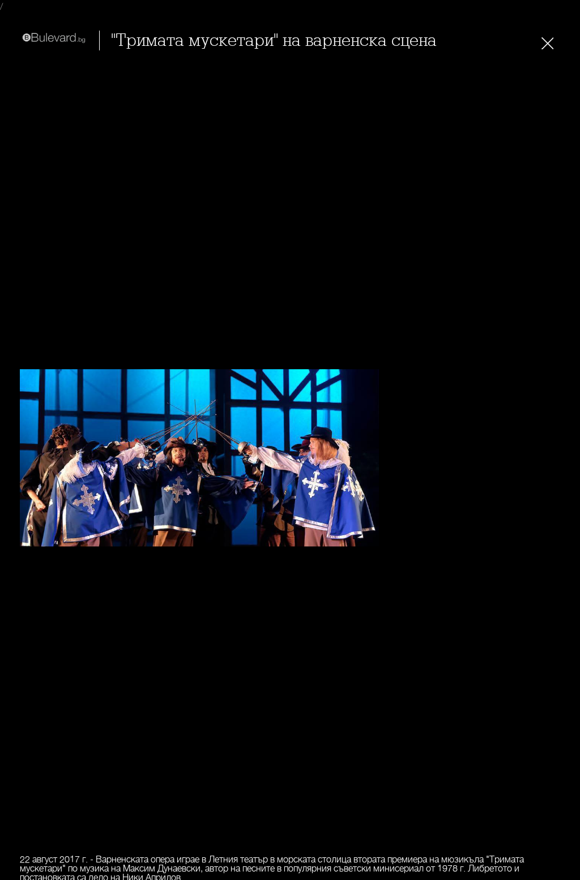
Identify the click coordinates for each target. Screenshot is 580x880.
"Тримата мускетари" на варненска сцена (274, 40)
